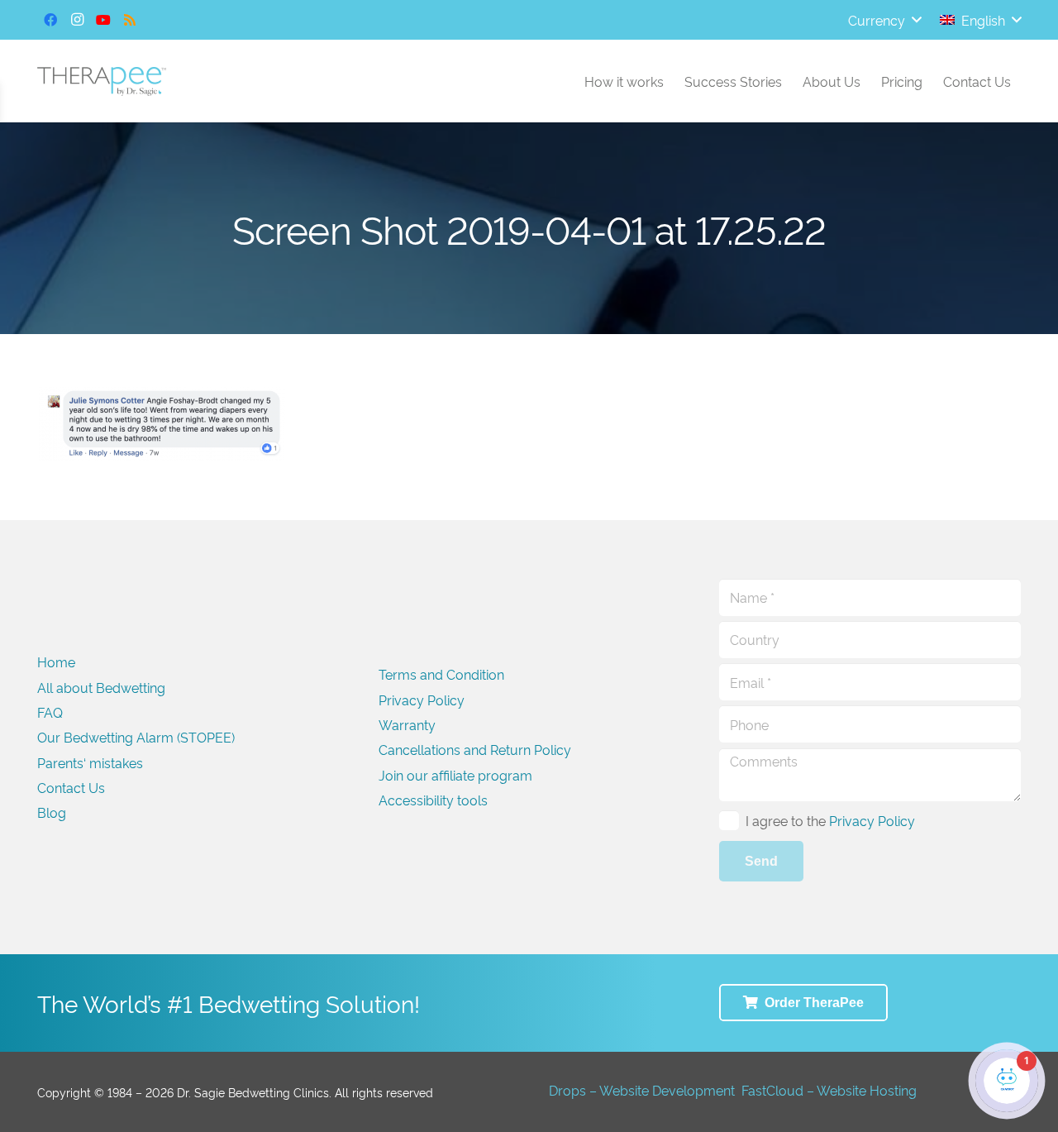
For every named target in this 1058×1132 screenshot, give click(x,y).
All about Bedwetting (101, 687)
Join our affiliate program (455, 775)
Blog (51, 812)
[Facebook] (50, 20)
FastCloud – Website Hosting (829, 1090)
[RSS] (130, 20)
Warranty (407, 724)
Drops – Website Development (642, 1090)
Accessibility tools (433, 799)
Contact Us (71, 787)
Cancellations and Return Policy (475, 749)
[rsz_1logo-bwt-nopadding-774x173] (101, 81)
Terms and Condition (441, 674)
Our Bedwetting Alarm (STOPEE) (136, 737)
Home (56, 661)
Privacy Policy (422, 699)
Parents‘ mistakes (90, 762)
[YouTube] (103, 20)
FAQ (50, 712)
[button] (884, 20)
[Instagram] (77, 20)
